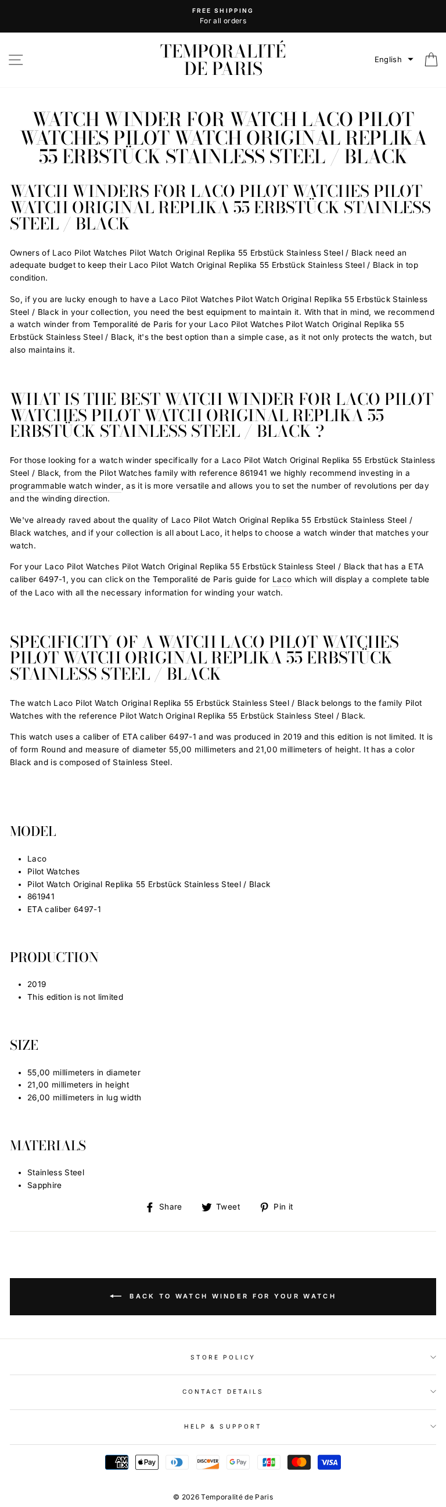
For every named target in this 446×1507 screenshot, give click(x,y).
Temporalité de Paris (223, 60)
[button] (394, 59)
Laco (282, 579)
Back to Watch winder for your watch (231, 1296)
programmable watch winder (65, 485)
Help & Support (223, 1426)
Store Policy (223, 1357)
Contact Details (223, 1391)
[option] (223, 16)
